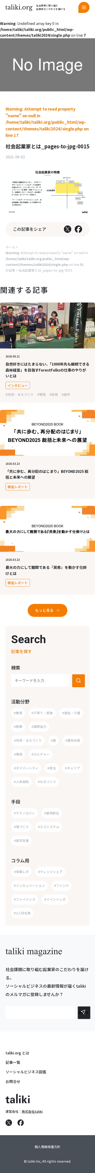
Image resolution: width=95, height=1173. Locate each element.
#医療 (18, 726)
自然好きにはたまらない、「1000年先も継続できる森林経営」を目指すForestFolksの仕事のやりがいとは (47, 369)
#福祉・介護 (71, 713)
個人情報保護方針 (47, 1146)
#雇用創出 (51, 813)
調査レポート (18, 486)
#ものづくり (47, 781)
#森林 (66, 394)
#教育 (18, 713)
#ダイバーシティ (26, 768)
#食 (53, 740)
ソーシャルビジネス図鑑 (26, 1071)
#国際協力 (38, 726)
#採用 (53, 394)
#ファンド (61, 885)
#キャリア (72, 768)
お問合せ (13, 1081)
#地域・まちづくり (19, 394)
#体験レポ (21, 871)
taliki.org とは (17, 1053)
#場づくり (21, 826)
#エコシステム (48, 826)
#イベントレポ (55, 899)
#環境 (41, 394)
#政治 (51, 768)
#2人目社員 (22, 913)
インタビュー (18, 385)
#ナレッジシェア (50, 871)
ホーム (10, 247)
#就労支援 (21, 840)
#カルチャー (40, 754)
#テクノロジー (24, 813)
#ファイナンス (24, 899)
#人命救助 (21, 781)
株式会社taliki (32, 1111)
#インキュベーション (29, 885)
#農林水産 (72, 740)
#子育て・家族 (42, 713)
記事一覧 (13, 1062)
